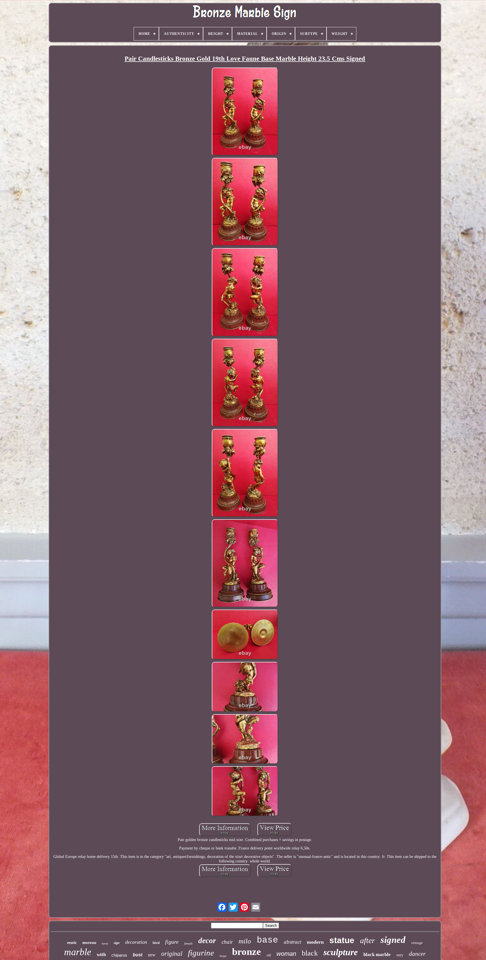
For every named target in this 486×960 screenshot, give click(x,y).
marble (77, 952)
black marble (377, 954)
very (399, 955)
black (310, 953)
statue (341, 940)
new (152, 954)
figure (172, 942)
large (223, 955)
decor (207, 940)
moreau (89, 942)
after (367, 940)
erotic (72, 943)
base (267, 940)
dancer (417, 953)
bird (156, 943)
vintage (417, 943)
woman (286, 953)
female (188, 943)
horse (105, 943)
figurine (201, 952)
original (171, 953)
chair (227, 942)
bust (137, 954)
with (101, 954)
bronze (246, 951)
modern (315, 942)
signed (393, 940)
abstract (292, 942)
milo (244, 941)
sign (117, 943)
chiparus (119, 955)
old (269, 955)
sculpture (340, 952)
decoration (136, 942)
